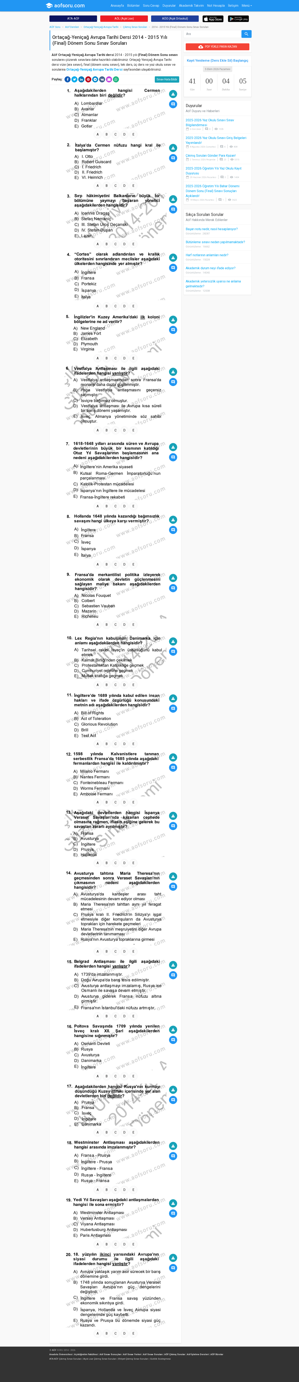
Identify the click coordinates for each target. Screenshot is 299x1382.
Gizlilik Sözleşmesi (160, 1359)
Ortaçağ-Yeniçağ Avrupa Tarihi (101, 26)
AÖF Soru (54, 26)
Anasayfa (117, 6)
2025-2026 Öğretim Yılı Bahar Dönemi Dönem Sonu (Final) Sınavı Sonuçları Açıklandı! (212, 191)
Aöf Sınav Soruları (153, 1354)
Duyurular (169, 6)
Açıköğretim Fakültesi (86, 1354)
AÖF (54, 1350)
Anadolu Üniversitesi (60, 1354)
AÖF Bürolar (217, 1354)
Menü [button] (246, 6)
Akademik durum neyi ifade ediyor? (211, 268)
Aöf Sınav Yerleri (132, 1354)
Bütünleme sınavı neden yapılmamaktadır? (215, 242)
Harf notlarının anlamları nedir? (207, 255)
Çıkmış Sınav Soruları (135, 26)
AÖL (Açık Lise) (124, 18)
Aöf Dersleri (72, 26)
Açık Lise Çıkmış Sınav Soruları (99, 1359)
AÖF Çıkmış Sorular (174, 1354)
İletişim (233, 6)
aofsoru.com (65, 5)
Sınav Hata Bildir (167, 79)
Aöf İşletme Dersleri (198, 1354)
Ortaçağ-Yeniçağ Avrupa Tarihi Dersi (94, 69)
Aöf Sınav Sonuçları (110, 1354)
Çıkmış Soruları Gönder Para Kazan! (211, 156)
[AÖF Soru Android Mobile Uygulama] (238, 18)
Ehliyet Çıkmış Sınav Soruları (133, 1359)
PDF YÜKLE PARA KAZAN (217, 46)
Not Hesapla (216, 6)
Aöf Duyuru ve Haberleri (202, 111)
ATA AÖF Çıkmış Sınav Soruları (65, 1359)
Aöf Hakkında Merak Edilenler (207, 220)
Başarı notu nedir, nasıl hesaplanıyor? (212, 229)
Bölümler (133, 6)
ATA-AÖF (73, 18)
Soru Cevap (151, 6)
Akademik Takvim (191, 6)
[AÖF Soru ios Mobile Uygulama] (213, 19)
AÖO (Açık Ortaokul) (175, 18)
